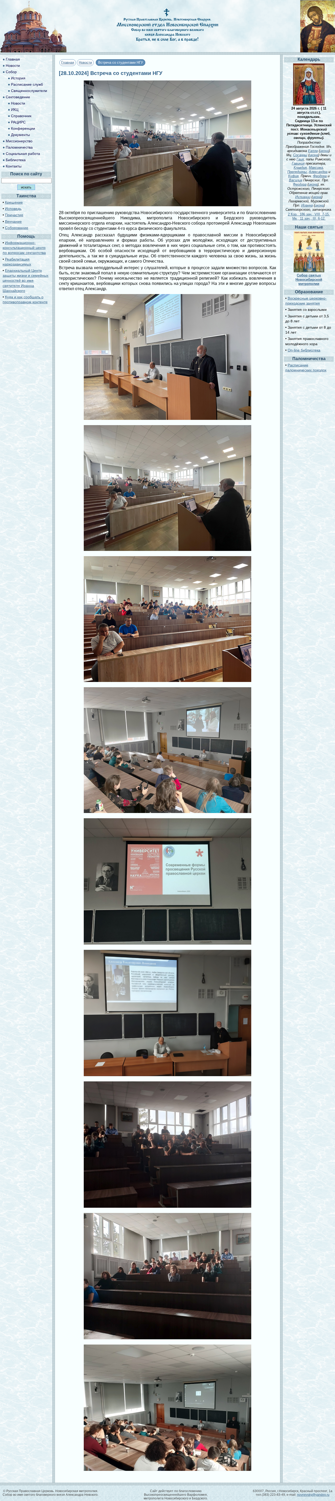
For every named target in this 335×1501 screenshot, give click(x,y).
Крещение (14, 202)
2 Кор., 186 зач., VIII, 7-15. (309, 214)
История (18, 78)
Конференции (23, 128)
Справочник (21, 116)
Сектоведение (18, 97)
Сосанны (300, 155)
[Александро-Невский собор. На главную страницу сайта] (33, 51)
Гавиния (298, 163)
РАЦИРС (18, 122)
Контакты (13, 166)
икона (324, 151)
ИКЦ (14, 109)
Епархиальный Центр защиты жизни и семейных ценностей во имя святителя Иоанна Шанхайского (25, 280)
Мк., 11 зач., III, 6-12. (309, 218)
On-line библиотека (304, 350)
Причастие (14, 215)
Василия (295, 180)
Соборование (16, 228)
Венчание (13, 221)
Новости (85, 62)
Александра (318, 172)
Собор (11, 72)
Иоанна (307, 205)
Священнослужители (29, 91)
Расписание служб (27, 84)
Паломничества (19, 147)
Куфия (293, 176)
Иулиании (302, 197)
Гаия (300, 159)
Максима (316, 168)
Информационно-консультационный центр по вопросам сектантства (24, 248)
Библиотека (16, 160)
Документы (20, 135)
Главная (67, 62)
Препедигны (297, 172)
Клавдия (300, 168)
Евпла (313, 151)
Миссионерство (19, 141)
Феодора (320, 176)
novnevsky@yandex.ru (313, 1495)
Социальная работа (23, 153)
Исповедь (13, 209)
